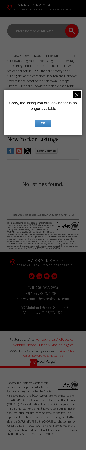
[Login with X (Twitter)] (27, 153)
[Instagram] (54, 276)
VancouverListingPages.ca (54, 339)
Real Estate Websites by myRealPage (42, 355)
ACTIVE (60, 19)
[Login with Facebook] (10, 153)
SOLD (76, 19)
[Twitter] (32, 276)
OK (43, 123)
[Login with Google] (19, 153)
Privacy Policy (66, 351)
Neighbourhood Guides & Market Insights (43, 345)
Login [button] (46, 151)
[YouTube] (47, 276)
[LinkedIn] (39, 276)
